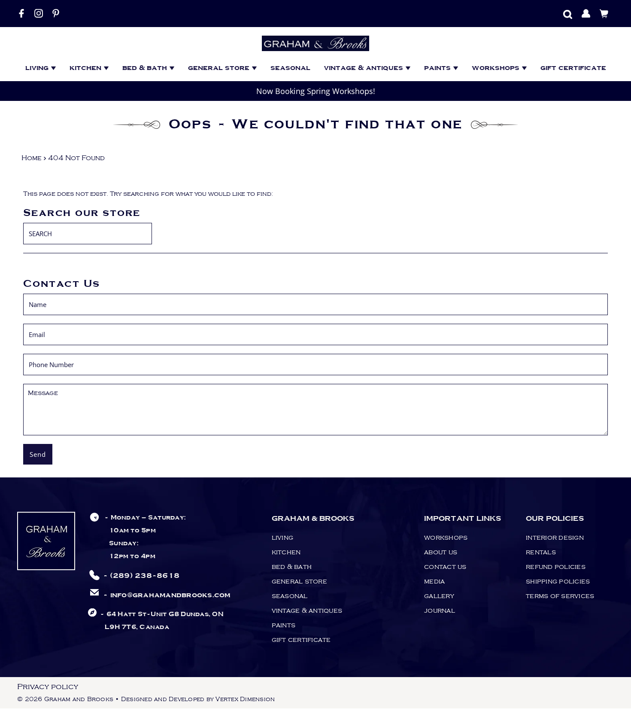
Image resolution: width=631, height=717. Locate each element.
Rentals (541, 552)
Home (31, 158)
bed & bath (145, 68)
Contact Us (445, 567)
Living (38, 68)
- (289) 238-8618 (141, 576)
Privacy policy (47, 686)
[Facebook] (21, 13)
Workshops (497, 68)
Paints (438, 68)
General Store (220, 68)
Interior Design (555, 537)
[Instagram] (38, 13)
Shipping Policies (558, 581)
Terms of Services (560, 596)
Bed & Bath (292, 567)
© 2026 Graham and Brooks (65, 699)
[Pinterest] (56, 13)
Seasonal (290, 68)
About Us (440, 552)
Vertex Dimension (245, 699)
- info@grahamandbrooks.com (167, 595)
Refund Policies (555, 567)
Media (434, 581)
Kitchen (86, 68)
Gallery (439, 596)
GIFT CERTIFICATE (573, 68)
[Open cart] (604, 13)
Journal (439, 610)
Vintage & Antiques (364, 68)
